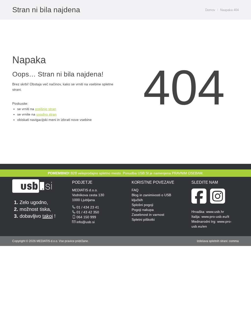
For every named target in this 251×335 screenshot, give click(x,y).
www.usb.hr (215, 212)
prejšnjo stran (45, 109)
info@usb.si (85, 222)
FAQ (135, 190)
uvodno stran (46, 114)
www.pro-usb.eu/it (215, 217)
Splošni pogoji (142, 205)
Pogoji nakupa (143, 210)
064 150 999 (86, 217)
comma (234, 241)
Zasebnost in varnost (148, 215)
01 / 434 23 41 (87, 207)
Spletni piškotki (143, 219)
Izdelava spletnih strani (212, 241)
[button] (173, 8)
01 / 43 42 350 (87, 212)
